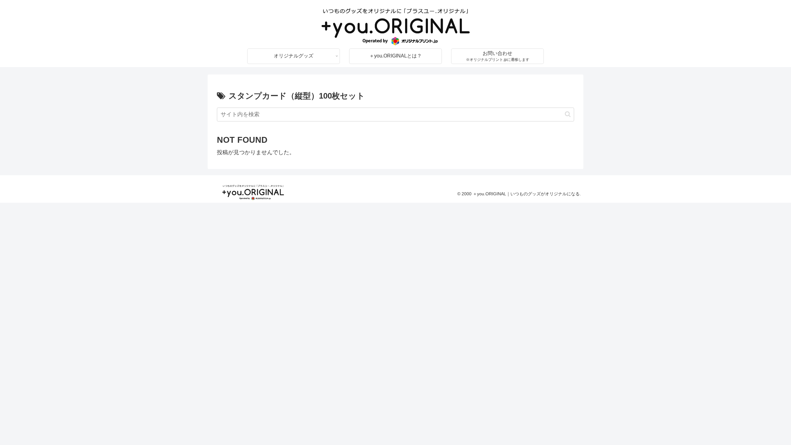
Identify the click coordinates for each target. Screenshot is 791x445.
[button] (567, 114)
